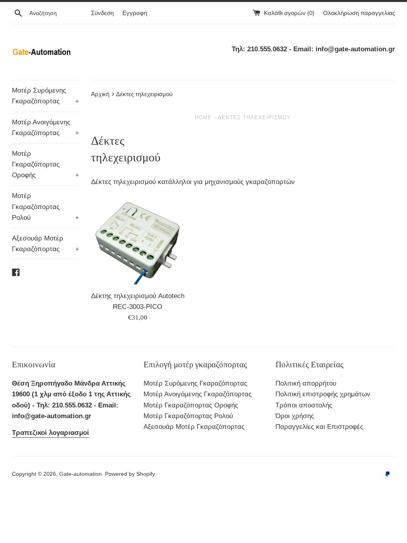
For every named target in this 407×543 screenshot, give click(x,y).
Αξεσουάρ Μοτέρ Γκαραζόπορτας (45, 244)
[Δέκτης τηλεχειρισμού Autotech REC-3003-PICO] (137, 240)
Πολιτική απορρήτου (305, 383)
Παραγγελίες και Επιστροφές (319, 427)
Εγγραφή (134, 13)
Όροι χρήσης (294, 416)
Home (203, 117)
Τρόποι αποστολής (303, 405)
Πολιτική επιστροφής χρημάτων (322, 394)
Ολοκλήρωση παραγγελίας (359, 13)
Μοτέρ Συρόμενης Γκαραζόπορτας (45, 96)
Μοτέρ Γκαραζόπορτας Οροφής (45, 164)
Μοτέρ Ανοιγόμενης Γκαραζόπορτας (45, 127)
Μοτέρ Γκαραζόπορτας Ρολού (45, 206)
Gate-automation (80, 474)
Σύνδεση (102, 13)
